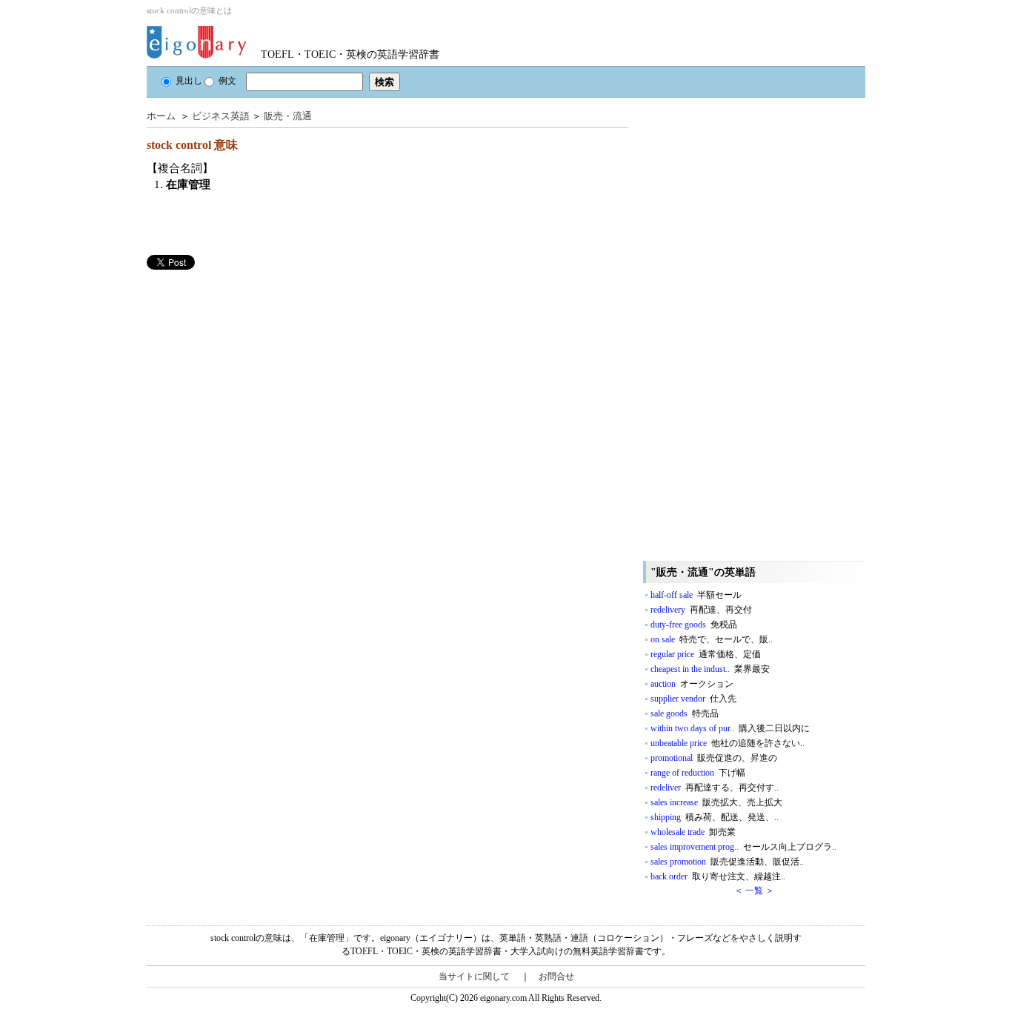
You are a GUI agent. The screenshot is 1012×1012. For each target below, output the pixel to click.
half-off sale (696, 595)
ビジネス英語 (221, 115)
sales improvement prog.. (743, 847)
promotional (713, 758)
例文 (227, 81)
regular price (705, 654)
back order (717, 876)
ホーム (161, 115)
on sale (711, 639)
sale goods (684, 713)
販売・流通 (288, 115)
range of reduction (697, 773)
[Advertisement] (258, 373)
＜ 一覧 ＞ (754, 890)
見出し (189, 81)
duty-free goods (693, 624)
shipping (714, 817)
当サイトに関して (474, 976)
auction (691, 684)
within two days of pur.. (730, 728)
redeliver (714, 787)
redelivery (701, 610)
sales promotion (727, 861)
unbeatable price (727, 743)
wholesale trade (693, 832)
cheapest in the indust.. (710, 669)
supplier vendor (693, 698)
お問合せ (556, 976)
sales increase (716, 802)
